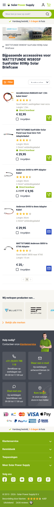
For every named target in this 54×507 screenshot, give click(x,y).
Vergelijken (25, 119)
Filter (10, 82)
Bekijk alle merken (15, 322)
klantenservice (28, 344)
